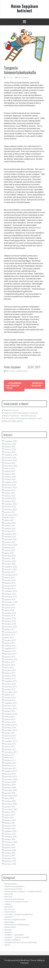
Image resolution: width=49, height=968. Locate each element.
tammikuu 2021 (10, 539)
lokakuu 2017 (9, 635)
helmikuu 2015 (10, 706)
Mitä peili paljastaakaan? (13, 421)
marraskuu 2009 (10, 779)
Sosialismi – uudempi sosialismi (17, 937)
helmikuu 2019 (10, 594)
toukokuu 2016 (10, 676)
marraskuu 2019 (10, 575)
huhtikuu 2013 (10, 738)
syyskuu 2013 (9, 733)
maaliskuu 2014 (10, 725)
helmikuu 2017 (10, 651)
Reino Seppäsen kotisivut (24, 8)
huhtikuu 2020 (10, 564)
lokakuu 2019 (9, 578)
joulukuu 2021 (9, 512)
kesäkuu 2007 (9, 823)
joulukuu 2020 (9, 542)
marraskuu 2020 (10, 545)
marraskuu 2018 (10, 602)
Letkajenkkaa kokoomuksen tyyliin (13, 385)
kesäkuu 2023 (9, 474)
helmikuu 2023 (10, 485)
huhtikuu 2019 (10, 588)
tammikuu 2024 (10, 460)
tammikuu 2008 (10, 804)
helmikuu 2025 (10, 444)
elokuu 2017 (9, 638)
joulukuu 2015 (9, 689)
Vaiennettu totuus (11, 410)
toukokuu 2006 (10, 850)
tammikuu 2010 (10, 777)
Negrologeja (9, 922)
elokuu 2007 (9, 818)
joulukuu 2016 (9, 657)
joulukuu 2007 (9, 807)
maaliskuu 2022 (10, 504)
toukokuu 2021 (10, 529)
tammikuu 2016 (10, 687)
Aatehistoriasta (10, 884)
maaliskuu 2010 (10, 771)
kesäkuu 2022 (9, 496)
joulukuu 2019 (9, 572)
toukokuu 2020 (10, 561)
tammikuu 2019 (10, 597)
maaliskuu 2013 (10, 741)
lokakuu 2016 (9, 662)
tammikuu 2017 (10, 654)
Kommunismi (9, 909)
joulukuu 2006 (9, 839)
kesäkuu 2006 (9, 848)
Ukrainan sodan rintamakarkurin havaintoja (21, 413)
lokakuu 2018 (9, 605)
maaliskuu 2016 (10, 681)
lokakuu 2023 (9, 468)
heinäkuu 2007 (10, 820)
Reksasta (8, 930)
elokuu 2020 (9, 553)
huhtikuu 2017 (10, 646)
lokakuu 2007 (9, 812)
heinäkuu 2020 (10, 556)
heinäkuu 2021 (10, 523)
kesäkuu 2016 (9, 673)
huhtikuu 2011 (10, 760)
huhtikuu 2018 (10, 621)
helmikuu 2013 (10, 744)
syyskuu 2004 (9, 856)
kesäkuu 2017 (9, 643)
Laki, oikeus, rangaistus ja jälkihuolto (18, 914)
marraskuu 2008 (10, 796)
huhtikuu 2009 (10, 785)
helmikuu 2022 (10, 507)
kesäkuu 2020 (9, 558)
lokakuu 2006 (9, 845)
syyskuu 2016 (9, 665)
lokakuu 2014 (9, 717)
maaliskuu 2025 (10, 441)
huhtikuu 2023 (10, 479)
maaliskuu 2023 (10, 482)
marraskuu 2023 (10, 466)
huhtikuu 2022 (10, 501)
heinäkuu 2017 (10, 640)
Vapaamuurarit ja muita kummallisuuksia (20, 942)
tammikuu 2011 (10, 769)
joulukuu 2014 (9, 711)
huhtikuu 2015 (10, 700)
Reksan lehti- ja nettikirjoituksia (17, 371)
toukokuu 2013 (10, 736)
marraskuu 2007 (10, 809)
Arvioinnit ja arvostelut (13, 889)
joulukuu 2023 (9, 463)
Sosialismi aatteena (12, 940)
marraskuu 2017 (10, 632)
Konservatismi (10, 912)
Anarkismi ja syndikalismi (14, 886)
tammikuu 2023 (10, 488)
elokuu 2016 (9, 668)
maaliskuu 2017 (10, 648)
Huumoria (8, 897)
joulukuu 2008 (9, 793)
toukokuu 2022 (10, 498)
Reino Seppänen (23, 77)
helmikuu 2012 (10, 749)
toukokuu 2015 (10, 698)
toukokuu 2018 (10, 619)
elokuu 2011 (9, 758)
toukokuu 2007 (10, 826)
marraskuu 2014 (10, 714)
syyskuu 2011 (9, 755)
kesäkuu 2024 (9, 447)
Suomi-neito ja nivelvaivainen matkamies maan (22, 418)
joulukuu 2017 (9, 629)
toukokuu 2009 (10, 782)
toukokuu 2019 (10, 586)
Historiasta (8, 894)
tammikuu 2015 (10, 709)
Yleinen (7, 945)
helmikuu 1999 (10, 861)
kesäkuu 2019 (9, 583)
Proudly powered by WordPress (16, 960)
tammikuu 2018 (10, 627)
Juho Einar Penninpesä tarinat (16, 902)
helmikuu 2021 (10, 537)
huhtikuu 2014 (10, 722)
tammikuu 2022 (10, 509)
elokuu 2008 (9, 798)
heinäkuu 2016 (10, 670)
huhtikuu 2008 (10, 801)
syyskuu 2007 (9, 815)
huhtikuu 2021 (10, 531)
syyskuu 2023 (9, 471)
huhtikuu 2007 (10, 828)
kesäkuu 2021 (9, 526)
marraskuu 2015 (10, 692)
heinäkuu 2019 (10, 580)
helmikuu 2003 (10, 859)
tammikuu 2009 (10, 790)
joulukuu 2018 (9, 599)
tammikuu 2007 (10, 837)
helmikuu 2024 (10, 458)
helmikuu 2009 (10, 788)
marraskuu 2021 (10, 515)
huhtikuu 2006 (10, 853)
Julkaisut (8, 904)
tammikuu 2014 (10, 730)
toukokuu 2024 (10, 449)
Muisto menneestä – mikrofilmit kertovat (20, 416)
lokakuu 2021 (9, 518)
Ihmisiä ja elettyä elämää (14, 899)
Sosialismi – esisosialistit (14, 935)
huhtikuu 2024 (10, 452)
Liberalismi (8, 917)
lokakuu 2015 (9, 695)
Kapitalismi (8, 907)
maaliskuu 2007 (10, 831)
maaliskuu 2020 (10, 567)
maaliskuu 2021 (10, 534)
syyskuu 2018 (9, 608)
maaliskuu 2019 (10, 591)
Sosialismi (8, 932)
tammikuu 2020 (10, 569)
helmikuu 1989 (10, 864)
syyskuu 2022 (9, 493)
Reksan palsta (10, 927)
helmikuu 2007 (10, 834)
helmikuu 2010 (10, 774)
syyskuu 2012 (9, 747)
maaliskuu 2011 (10, 763)
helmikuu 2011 (10, 766)
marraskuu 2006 (10, 842)
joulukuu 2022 (9, 490)
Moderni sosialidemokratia (14, 919)
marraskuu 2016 (10, 659)
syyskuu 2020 (9, 550)
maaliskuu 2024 (10, 455)
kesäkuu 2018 (9, 616)
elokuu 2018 (9, 610)
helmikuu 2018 (10, 624)
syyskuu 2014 (9, 719)
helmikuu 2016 (10, 684)
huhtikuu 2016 (10, 678)
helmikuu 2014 (10, 728)
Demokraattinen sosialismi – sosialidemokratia (22, 891)
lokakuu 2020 (9, 548)
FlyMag (39, 960)
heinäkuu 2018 (10, 613)
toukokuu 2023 (10, 477)
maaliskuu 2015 (10, 703)
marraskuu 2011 (10, 752)
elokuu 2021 (9, 520)
